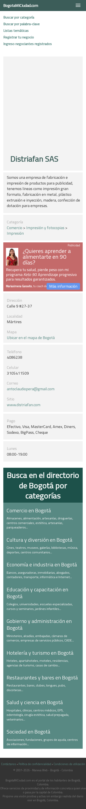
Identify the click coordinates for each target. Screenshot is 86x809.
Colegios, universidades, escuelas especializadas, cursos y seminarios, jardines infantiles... (40, 606)
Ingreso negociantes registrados (27, 43)
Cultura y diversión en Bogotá (39, 540)
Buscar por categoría (18, 17)
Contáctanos (8, 764)
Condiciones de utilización (69, 764)
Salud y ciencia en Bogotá (35, 702)
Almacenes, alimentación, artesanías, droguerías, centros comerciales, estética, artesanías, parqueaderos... (40, 523)
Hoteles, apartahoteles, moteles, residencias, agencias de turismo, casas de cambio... (38, 663)
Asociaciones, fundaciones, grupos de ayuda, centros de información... (42, 742)
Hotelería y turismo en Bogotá (40, 653)
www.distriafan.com (23, 405)
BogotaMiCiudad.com (20, 5)
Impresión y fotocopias (45, 228)
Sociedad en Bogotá (28, 731)
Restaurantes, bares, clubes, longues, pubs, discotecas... (36, 687)
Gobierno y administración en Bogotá (39, 624)
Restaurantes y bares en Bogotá (42, 677)
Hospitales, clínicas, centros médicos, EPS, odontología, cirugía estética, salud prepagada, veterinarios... (38, 715)
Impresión (15, 233)
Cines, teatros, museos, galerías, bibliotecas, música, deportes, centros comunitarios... (42, 550)
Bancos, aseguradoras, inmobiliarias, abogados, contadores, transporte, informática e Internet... (39, 575)
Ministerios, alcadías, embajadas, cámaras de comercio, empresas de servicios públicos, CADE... (40, 638)
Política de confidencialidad (35, 764)
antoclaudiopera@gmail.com (30, 389)
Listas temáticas (16, 30)
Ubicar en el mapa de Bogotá (31, 338)
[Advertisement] (43, 106)
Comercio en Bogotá (29, 510)
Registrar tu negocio (18, 37)
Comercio (14, 228)
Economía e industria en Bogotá (42, 564)
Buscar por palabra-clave (21, 23)
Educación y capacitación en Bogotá (37, 592)
